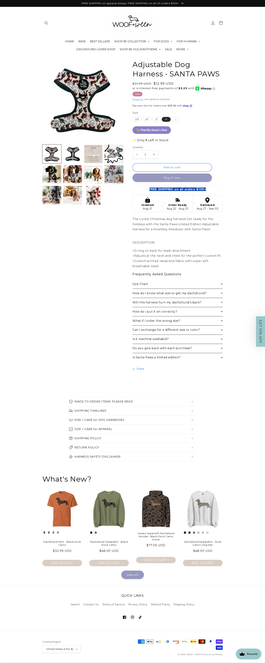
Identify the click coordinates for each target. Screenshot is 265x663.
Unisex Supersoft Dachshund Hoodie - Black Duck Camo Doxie (156, 536)
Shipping (137, 99)
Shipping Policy (183, 604)
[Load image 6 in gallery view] (72, 174)
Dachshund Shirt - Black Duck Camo (62, 543)
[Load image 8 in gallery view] (114, 174)
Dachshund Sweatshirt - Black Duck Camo (109, 543)
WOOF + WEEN (194, 654)
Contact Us (91, 604)
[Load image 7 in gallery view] (93, 174)
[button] (46, 23)
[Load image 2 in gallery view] (72, 153)
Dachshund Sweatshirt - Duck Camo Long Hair (203, 543)
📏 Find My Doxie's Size (151, 130)
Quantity (137, 147)
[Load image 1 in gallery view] (51, 153)
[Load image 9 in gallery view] (51, 195)
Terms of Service (113, 604)
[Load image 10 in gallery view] (72, 195)
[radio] (137, 119)
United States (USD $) (59, 649)
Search (75, 604)
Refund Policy (160, 604)
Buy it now (172, 177)
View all (132, 575)
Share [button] (140, 368)
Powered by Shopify (212, 654)
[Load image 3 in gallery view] (93, 153)
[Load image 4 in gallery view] (114, 153)
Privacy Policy (137, 604)
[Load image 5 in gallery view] (51, 174)
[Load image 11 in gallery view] (93, 195)
